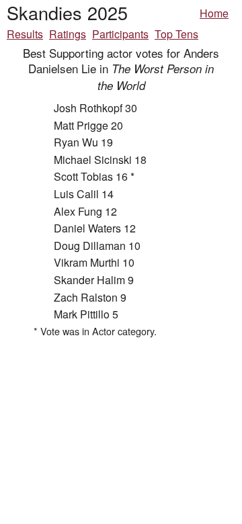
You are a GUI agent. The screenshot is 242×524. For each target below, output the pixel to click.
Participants (120, 34)
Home (214, 13)
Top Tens (176, 34)
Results (25, 34)
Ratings (67, 34)
